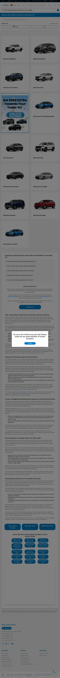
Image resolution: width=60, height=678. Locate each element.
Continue (30, 343)
